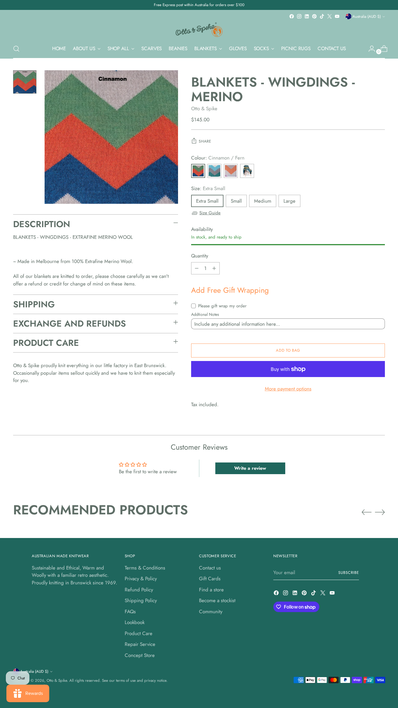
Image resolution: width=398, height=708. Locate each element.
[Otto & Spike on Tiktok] (322, 16)
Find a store (211, 589)
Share (205, 141)
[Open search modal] (16, 49)
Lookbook (135, 622)
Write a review (250, 468)
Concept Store (140, 655)
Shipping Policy (141, 600)
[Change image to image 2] (24, 82)
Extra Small (207, 200)
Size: (208, 188)
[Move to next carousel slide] (380, 512)
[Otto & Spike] (199, 29)
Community (210, 611)
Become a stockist (217, 600)
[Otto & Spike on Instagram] (299, 16)
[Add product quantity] (214, 268)
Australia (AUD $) (367, 16)
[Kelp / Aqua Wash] (214, 171)
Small (236, 200)
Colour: (217, 157)
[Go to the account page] (369, 49)
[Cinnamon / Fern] (198, 171)
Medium (262, 200)
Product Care (138, 633)
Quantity (199, 255)
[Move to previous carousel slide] (366, 512)
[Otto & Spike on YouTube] (337, 16)
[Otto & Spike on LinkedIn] (306, 16)
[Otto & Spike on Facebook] (291, 16)
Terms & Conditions (145, 567)
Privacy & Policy (141, 578)
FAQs (130, 611)
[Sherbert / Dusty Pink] (231, 171)
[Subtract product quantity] (196, 268)
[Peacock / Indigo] (247, 171)
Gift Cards (210, 578)
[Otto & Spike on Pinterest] (314, 16)
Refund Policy (139, 589)
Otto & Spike (204, 108)
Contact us (210, 567)
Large (289, 200)
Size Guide (210, 213)
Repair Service (140, 644)
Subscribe (348, 572)
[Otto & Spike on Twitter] (329, 16)
